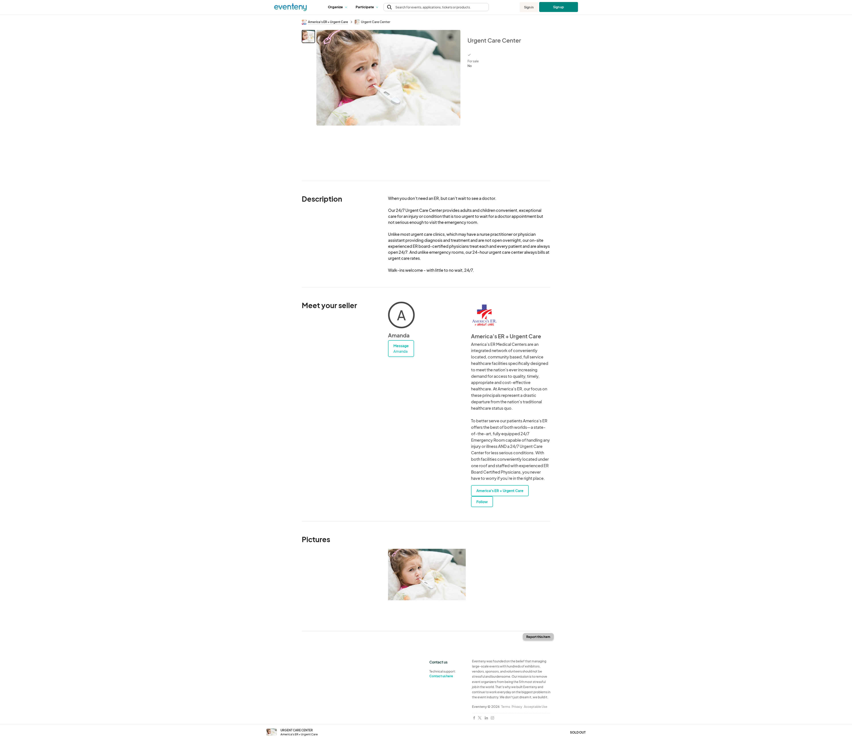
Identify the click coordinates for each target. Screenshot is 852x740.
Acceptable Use (535, 707)
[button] (338, 7)
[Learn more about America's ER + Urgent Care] (484, 315)
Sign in (529, 7)
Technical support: (442, 673)
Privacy (517, 707)
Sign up (558, 7)
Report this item (538, 637)
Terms (505, 707)
